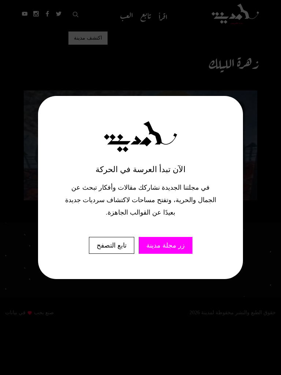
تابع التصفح (112, 245)
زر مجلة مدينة (165, 245)
